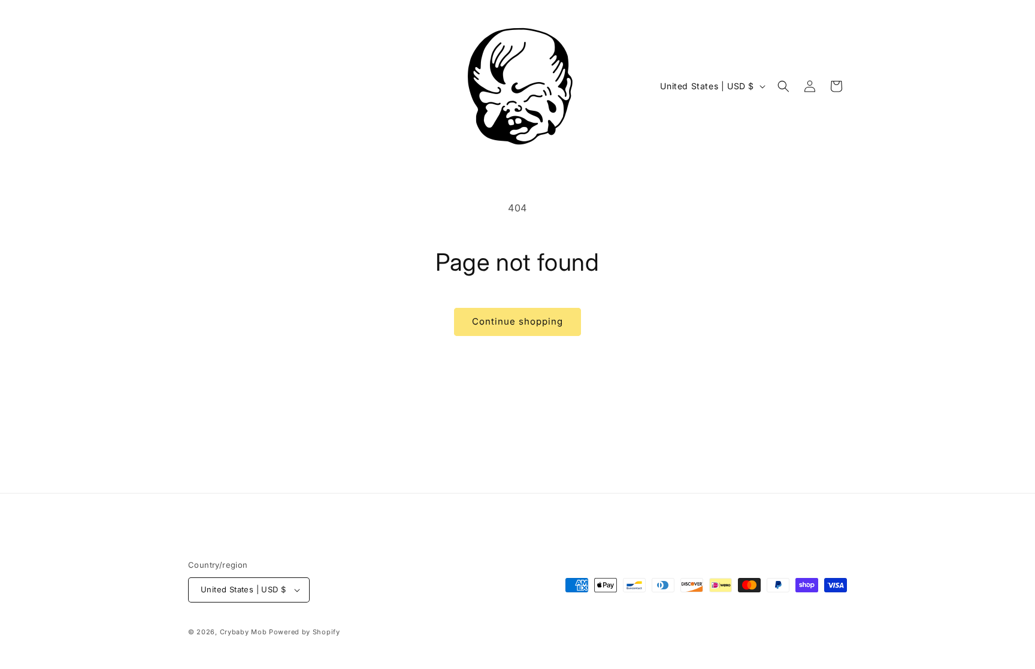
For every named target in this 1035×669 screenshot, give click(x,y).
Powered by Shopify (304, 632)
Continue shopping (517, 321)
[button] (783, 86)
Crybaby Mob (243, 632)
